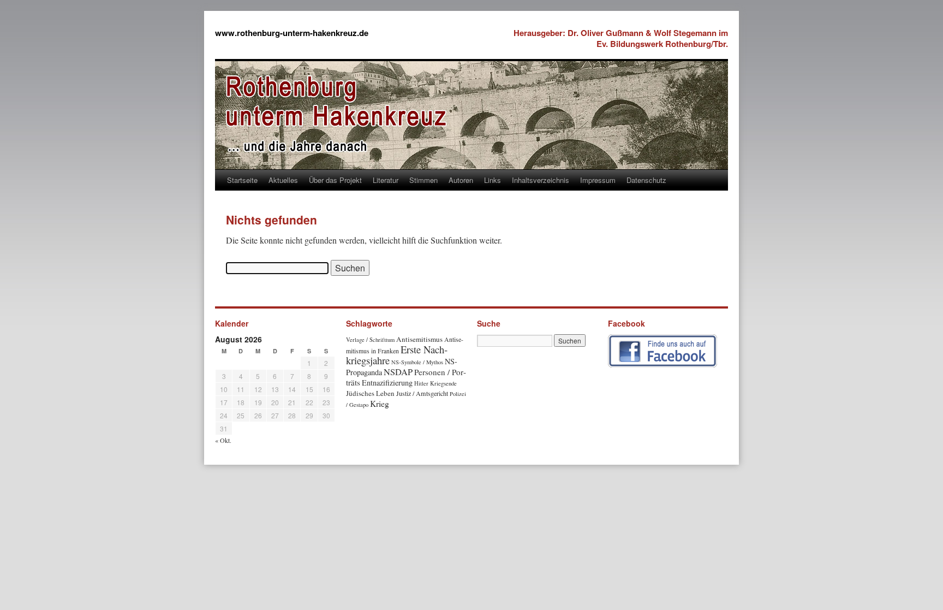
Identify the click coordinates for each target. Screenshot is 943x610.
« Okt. (223, 440)
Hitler (421, 383)
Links (492, 180)
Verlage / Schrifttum (370, 340)
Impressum (598, 180)
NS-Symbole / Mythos (417, 362)
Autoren (461, 180)
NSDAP (398, 372)
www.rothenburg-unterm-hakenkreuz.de (291, 33)
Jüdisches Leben (370, 393)
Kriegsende (443, 383)
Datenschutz (646, 180)
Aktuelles (283, 180)
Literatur (385, 180)
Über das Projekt (335, 180)
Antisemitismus (419, 339)
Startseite (242, 180)
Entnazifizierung (387, 382)
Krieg (379, 403)
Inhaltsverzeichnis (540, 180)
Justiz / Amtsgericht (422, 393)
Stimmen (423, 180)
